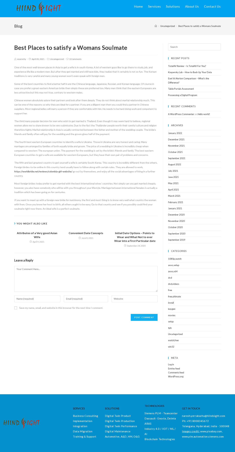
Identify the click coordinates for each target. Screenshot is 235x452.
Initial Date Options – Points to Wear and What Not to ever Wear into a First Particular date (135, 236)
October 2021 (175, 152)
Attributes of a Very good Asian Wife (37, 234)
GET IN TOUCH (191, 408)
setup (171, 321)
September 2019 (176, 239)
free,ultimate (174, 296)
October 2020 (175, 227)
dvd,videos (173, 284)
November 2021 (176, 145)
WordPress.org (175, 376)
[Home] (156, 26)
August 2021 (174, 164)
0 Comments (76, 59)
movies (171, 315)
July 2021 (173, 170)
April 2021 (173, 189)
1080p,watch (174, 258)
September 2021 (176, 158)
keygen (171, 309)
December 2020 (176, 214)
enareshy (21, 59)
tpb (170, 328)
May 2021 (173, 183)
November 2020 (176, 221)
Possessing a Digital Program (182, 95)
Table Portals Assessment (181, 88)
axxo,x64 (173, 271)
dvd (170, 277)
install (171, 302)
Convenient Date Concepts (86, 233)
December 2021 (176, 139)
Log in (171, 364)
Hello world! (204, 114)
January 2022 (175, 133)
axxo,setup (173, 265)
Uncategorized (57, 59)
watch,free (173, 340)
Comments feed (176, 372)
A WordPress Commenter (181, 114)
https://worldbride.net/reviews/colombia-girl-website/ (43, 171)
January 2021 (175, 208)
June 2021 (173, 177)
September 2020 (176, 233)
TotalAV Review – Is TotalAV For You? (187, 66)
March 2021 (174, 195)
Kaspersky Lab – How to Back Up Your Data (190, 72)
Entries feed (174, 368)
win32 (171, 346)
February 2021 (175, 202)
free (170, 290)
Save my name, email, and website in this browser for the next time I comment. (61, 307)
